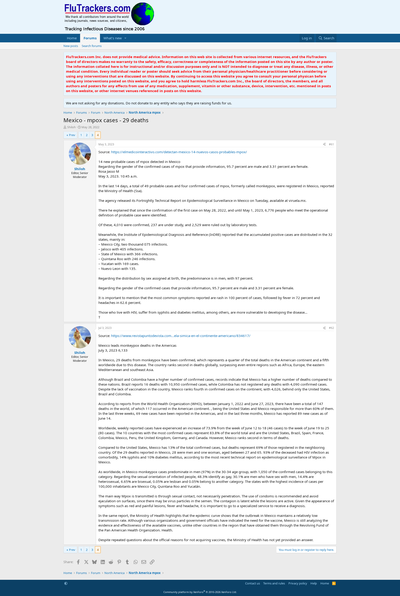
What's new (112, 38)
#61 (331, 144)
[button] (125, 38)
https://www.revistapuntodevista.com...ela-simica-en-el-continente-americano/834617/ (180, 335)
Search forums (92, 46)
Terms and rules (274, 583)
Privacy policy (297, 583)
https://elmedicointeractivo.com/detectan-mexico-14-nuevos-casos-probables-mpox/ (179, 152)
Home (72, 38)
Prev (72, 135)
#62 (331, 328)
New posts (70, 46)
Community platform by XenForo (200, 592)
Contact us (252, 583)
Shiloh (71, 127)
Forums (90, 38)
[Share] (324, 144)
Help (313, 583)
